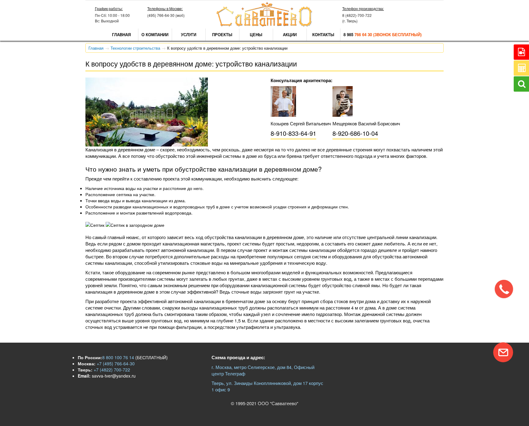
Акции (290, 34)
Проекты (222, 34)
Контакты (323, 34)
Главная (121, 34)
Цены (256, 34)
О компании (154, 34)
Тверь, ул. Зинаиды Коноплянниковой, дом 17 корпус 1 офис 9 (267, 386)
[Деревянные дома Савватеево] (264, 25)
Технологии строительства (135, 48)
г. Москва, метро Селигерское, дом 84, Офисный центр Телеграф (263, 370)
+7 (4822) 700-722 (111, 370)
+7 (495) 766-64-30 (115, 363)
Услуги (188, 34)
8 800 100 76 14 (118, 357)
